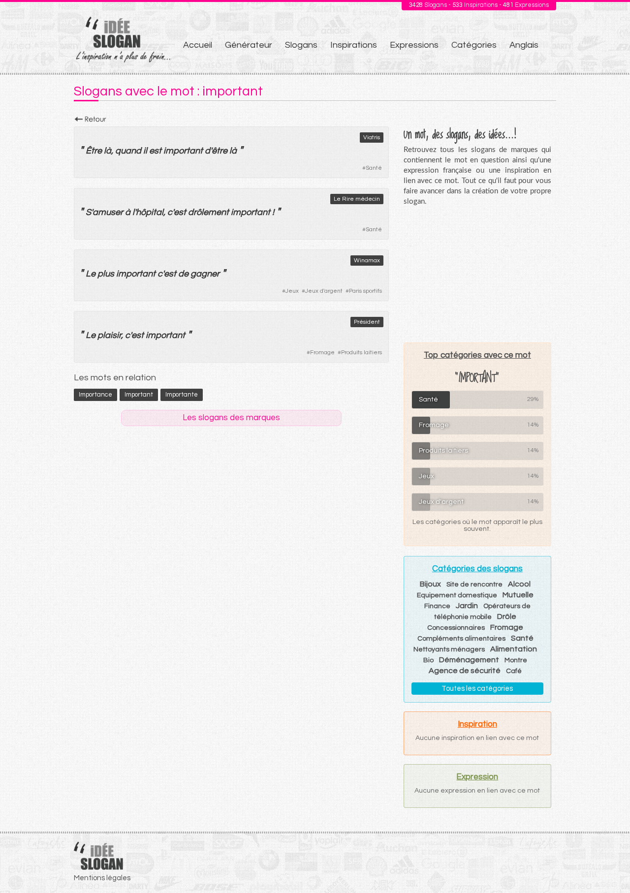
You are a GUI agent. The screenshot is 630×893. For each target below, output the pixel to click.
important (183, 150)
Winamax (367, 260)
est (155, 150)
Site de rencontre (474, 584)
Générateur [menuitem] (248, 45)
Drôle (506, 616)
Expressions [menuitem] (414, 45)
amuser (108, 212)
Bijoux (430, 584)
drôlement (208, 212)
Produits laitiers (361, 352)
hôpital (149, 212)
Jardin (467, 606)
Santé (374, 168)
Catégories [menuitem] (474, 45)
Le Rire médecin (357, 199)
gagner (205, 273)
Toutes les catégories (477, 688)
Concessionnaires (456, 627)
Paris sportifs (365, 291)
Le (90, 273)
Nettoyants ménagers (449, 649)
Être (94, 150)
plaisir (109, 335)
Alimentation (513, 649)
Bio (428, 660)
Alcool (519, 584)
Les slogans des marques (231, 417)
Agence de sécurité (465, 671)
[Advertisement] (477, 274)
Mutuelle (518, 595)
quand (128, 150)
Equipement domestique (457, 595)
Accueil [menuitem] (197, 45)
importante (181, 394)
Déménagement (469, 660)
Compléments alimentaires (461, 638)
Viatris (371, 137)
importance (95, 394)
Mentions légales (102, 878)
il (145, 150)
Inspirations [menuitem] (353, 45)
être (219, 150)
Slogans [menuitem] (301, 45)
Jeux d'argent (324, 291)
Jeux (292, 291)
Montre (515, 660)
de (183, 273)
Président (367, 322)
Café (514, 671)
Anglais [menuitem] (523, 45)
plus (105, 273)
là (107, 150)
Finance (437, 606)
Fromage (322, 352)
